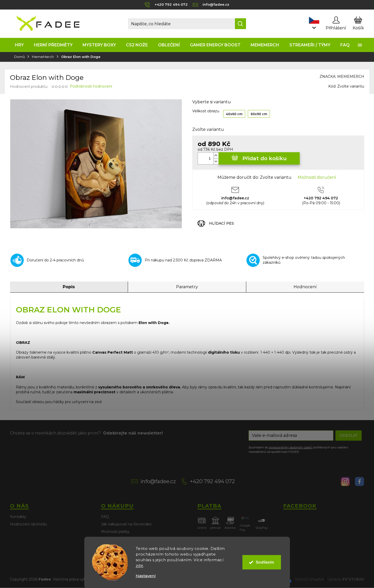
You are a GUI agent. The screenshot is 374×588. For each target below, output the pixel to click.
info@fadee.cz (158, 481)
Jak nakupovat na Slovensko (126, 524)
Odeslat (349, 435)
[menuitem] (19, 45)
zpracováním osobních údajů (290, 447)
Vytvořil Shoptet (309, 579)
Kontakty (18, 516)
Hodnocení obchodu (28, 524)
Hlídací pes (221, 223)
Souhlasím (265, 562)
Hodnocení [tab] (305, 286)
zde (139, 565)
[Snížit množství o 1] (215, 161)
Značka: (342, 76)
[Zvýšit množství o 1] (215, 155)
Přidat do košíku (264, 158)
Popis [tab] (69, 286)
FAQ (105, 516)
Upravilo (345, 579)
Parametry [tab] (187, 286)
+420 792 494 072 (212, 481)
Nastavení (146, 576)
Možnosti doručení (317, 177)
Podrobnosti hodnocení (91, 86)
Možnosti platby (115, 531)
